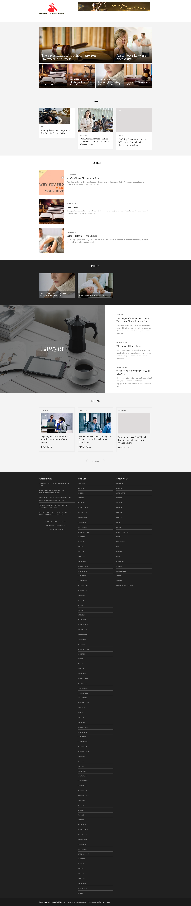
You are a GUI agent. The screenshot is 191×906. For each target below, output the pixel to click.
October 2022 (83, 698)
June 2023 (81, 659)
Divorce (96, 163)
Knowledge (120, 542)
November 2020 (83, 786)
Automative (120, 493)
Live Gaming (120, 561)
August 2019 (82, 859)
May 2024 (81, 610)
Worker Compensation (124, 586)
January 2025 (82, 571)
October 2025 (83, 527)
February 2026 (83, 507)
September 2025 (83, 532)
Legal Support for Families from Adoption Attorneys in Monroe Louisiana (55, 439)
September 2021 (83, 751)
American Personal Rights (53, 902)
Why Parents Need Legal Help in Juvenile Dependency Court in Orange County (132, 440)
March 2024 (82, 620)
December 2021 (83, 737)
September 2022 (83, 703)
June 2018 (81, 893)
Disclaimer (50, 525)
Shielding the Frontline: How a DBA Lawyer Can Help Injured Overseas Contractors (132, 142)
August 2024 (82, 595)
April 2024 (81, 615)
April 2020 (81, 820)
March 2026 (82, 503)
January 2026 (82, 512)
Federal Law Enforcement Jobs (138, 83)
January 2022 (82, 732)
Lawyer (119, 551)
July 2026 (81, 488)
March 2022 (82, 722)
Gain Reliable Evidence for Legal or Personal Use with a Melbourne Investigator (95, 439)
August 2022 (82, 707)
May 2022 (81, 717)
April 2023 (81, 668)
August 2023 (82, 654)
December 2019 (83, 839)
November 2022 (83, 693)
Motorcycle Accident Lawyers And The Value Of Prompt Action (56, 131)
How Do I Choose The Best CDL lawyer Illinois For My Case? (81, 82)
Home (56, 522)
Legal (118, 556)
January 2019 (82, 888)
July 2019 (81, 864)
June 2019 (81, 868)
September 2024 (83, 590)
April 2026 (81, 498)
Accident (119, 483)
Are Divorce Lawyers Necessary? (131, 57)
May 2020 (81, 815)
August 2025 (82, 537)
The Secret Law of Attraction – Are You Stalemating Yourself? (68, 57)
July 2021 (81, 761)
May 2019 (81, 873)
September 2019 (83, 854)
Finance (119, 517)
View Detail (47, 447)
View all (95, 461)
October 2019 (83, 849)
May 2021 (81, 766)
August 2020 (82, 800)
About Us (64, 522)
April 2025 (81, 556)
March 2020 (82, 825)
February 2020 (83, 829)
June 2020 (81, 810)
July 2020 (81, 805)
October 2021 (83, 746)
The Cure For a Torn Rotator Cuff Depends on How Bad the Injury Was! (109, 82)
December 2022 (83, 688)
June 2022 (81, 712)
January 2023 (82, 683)
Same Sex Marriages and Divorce (82, 235)
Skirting (119, 566)
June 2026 (81, 493)
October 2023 (83, 644)
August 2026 (82, 483)
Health (118, 527)
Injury (95, 266)
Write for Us (60, 525)
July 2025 (81, 542)
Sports (119, 576)
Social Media (121, 571)
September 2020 (83, 795)
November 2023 (83, 639)
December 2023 (83, 634)
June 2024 (81, 605)
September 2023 (83, 649)
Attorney (119, 488)
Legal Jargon (47, 84)
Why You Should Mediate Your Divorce (84, 178)
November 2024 (83, 581)
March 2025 (82, 561)
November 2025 (83, 522)
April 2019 (81, 878)
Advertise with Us (56, 529)
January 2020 (82, 834)
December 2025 (83, 517)
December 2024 (83, 576)
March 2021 (82, 771)
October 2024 (83, 586)
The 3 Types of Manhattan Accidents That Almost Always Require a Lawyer (133, 319)
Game (118, 522)
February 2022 (83, 727)
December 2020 (83, 781)
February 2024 (83, 625)
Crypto (119, 503)
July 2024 (81, 600)
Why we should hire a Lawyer (129, 346)
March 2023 (82, 673)
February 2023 (83, 678)
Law (42, 29)
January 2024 (82, 629)
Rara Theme (88, 902)
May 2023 (81, 664)
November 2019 (83, 844)
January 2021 (82, 776)
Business (119, 498)
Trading (119, 581)
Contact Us (48, 522)
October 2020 (83, 790)
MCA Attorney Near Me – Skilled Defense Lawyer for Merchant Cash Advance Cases (95, 141)
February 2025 (83, 566)
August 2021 (82, 756)
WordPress (105, 902)
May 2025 (81, 551)
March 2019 (82, 883)
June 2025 (81, 546)
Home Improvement (123, 532)
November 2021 (83, 742)
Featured (119, 512)
